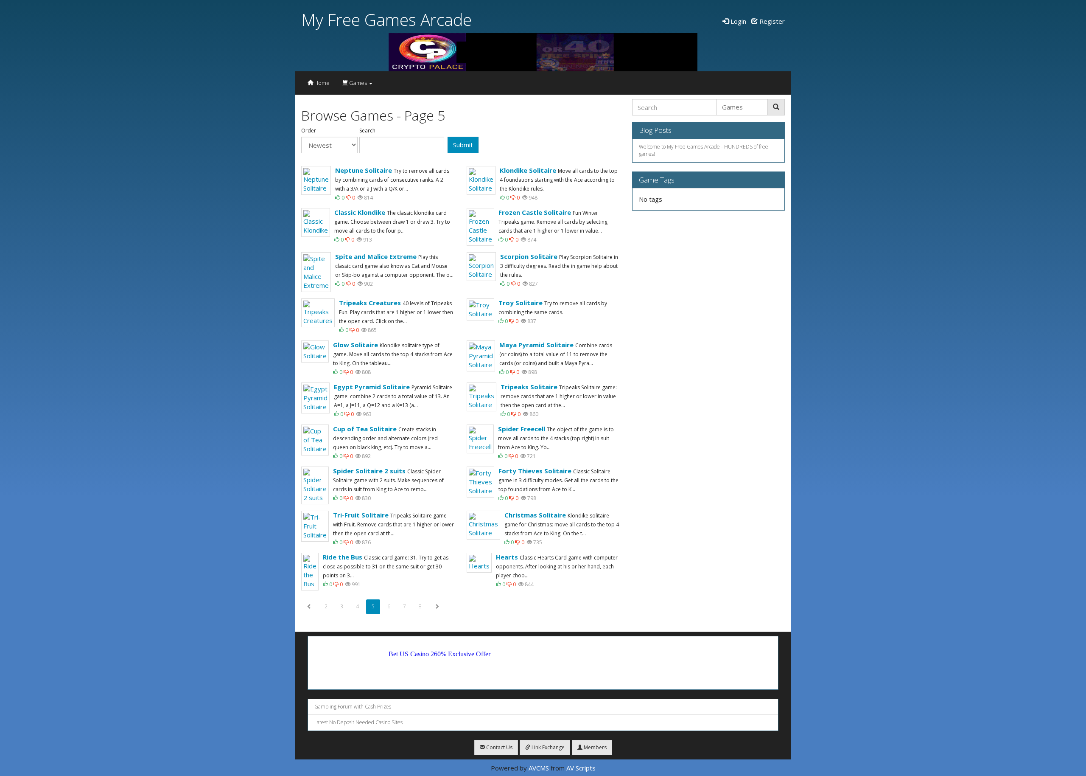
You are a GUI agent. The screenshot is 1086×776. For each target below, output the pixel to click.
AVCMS (539, 768)
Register (771, 21)
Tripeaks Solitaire (529, 386)
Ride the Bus (342, 557)
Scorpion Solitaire (528, 256)
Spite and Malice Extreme (376, 256)
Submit (463, 145)
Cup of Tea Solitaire (365, 429)
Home (321, 83)
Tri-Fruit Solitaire (361, 515)
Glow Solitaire (355, 344)
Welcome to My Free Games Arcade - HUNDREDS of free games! (703, 150)
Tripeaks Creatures (370, 302)
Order (308, 130)
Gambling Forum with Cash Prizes (352, 706)
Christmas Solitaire (535, 515)
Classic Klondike (359, 212)
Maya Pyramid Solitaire (536, 344)
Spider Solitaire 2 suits (369, 471)
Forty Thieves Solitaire (534, 471)
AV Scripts (581, 768)
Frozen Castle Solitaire (534, 212)
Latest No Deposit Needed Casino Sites (358, 722)
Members (594, 747)
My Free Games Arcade (386, 19)
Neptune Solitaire (363, 170)
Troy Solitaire (520, 302)
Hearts (507, 557)
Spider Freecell (521, 429)
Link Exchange (547, 747)
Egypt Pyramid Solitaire (372, 386)
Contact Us (498, 747)
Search (367, 130)
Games (358, 83)
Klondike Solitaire (528, 170)
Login (737, 21)
